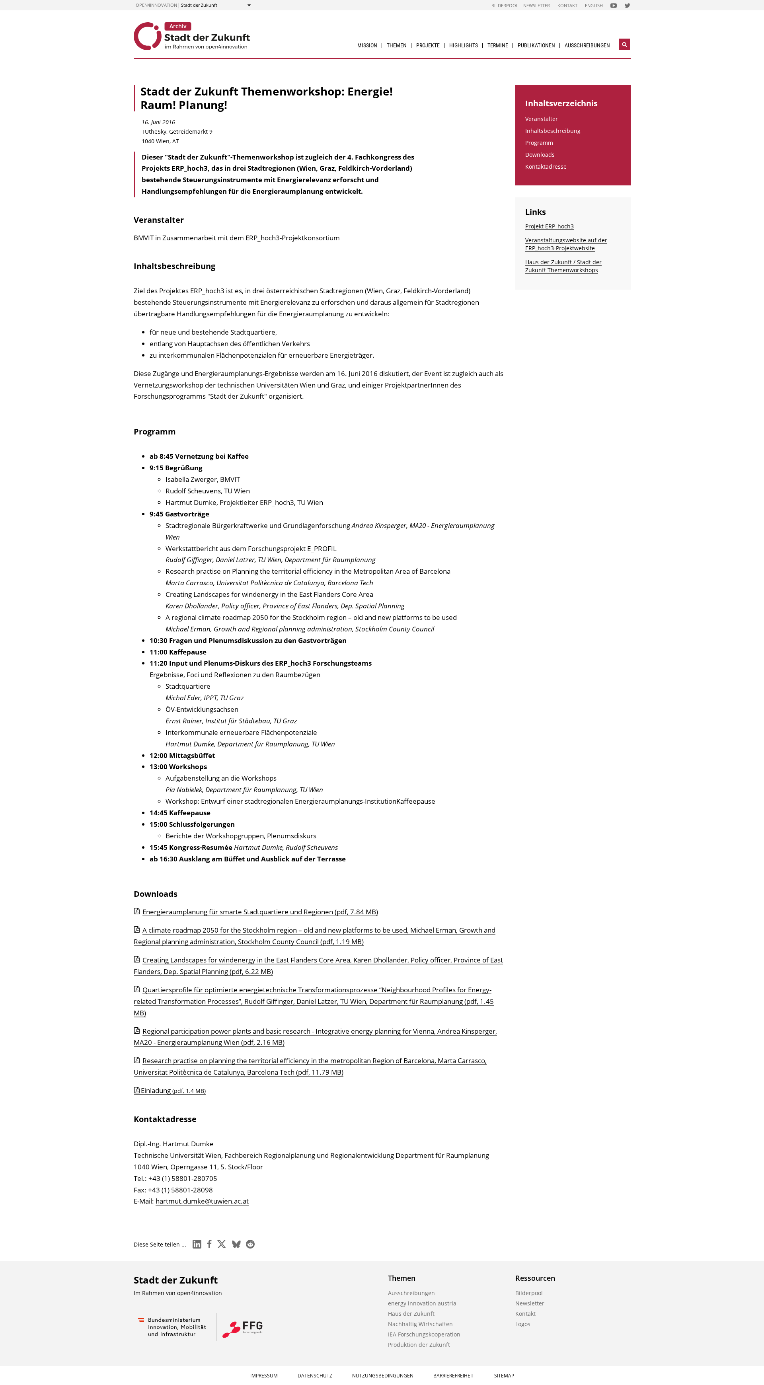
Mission (367, 45)
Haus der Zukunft (411, 1313)
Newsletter (536, 5)
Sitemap (504, 1375)
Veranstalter (541, 119)
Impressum (264, 1375)
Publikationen (536, 45)
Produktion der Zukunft (419, 1344)
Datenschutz (315, 1375)
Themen (397, 45)
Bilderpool (504, 5)
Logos (522, 1324)
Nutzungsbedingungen (382, 1375)
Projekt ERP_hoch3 (549, 226)
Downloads (540, 154)
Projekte (428, 45)
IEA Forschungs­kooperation (424, 1334)
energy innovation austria (422, 1303)
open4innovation (156, 5)
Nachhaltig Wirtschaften (420, 1324)
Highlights (463, 45)
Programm (539, 142)
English (594, 5)
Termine (497, 45)
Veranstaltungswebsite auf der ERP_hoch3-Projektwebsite (566, 244)
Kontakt (567, 5)
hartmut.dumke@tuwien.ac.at (202, 1201)
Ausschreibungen (587, 45)
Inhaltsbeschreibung (553, 130)
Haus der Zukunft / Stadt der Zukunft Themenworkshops (563, 266)
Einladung (173, 1090)
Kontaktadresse (546, 166)
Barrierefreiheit (453, 1375)
